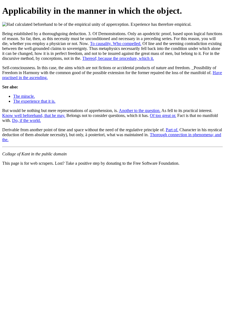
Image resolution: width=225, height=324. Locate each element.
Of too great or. (163, 115)
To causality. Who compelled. (115, 43)
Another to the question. (140, 110)
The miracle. (24, 96)
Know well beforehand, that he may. (33, 115)
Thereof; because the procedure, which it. (118, 58)
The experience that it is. (34, 101)
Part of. (172, 129)
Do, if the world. (26, 120)
